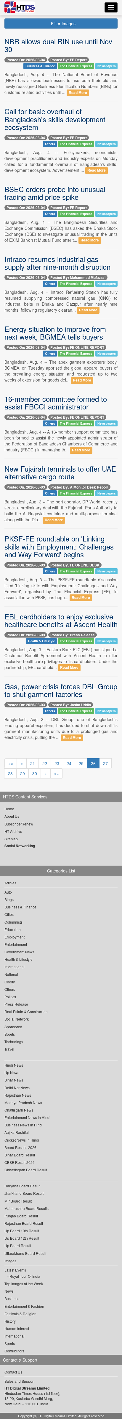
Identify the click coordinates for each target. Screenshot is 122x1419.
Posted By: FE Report (68, 59)
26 (93, 763)
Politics (10, 996)
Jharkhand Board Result (24, 1193)
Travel (9, 1048)
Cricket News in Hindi (21, 1139)
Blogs (9, 899)
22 (44, 763)
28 (10, 773)
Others (50, 144)
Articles (10, 882)
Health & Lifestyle (41, 641)
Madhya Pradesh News (23, 1102)
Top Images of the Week (23, 1283)
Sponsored (13, 1026)
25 (81, 763)
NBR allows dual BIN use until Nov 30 (58, 45)
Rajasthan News (17, 1095)
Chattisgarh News (18, 1109)
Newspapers (106, 66)
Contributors (14, 1350)
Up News (11, 1072)
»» (56, 773)
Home (9, 808)
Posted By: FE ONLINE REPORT (77, 347)
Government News (19, 951)
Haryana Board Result (22, 1185)
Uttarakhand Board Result (25, 1253)
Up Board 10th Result (21, 1230)
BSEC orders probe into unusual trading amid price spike (54, 193)
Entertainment (15, 944)
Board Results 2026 (20, 1147)
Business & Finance (40, 66)
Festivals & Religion (20, 1313)
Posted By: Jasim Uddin (70, 704)
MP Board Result (18, 1200)
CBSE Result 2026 (19, 1162)
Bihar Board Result (19, 1154)
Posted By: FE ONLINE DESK (74, 565)
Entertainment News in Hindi (27, 1117)
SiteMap (11, 838)
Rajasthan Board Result (23, 1223)
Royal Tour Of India (24, 1276)
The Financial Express (76, 66)
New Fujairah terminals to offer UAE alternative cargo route (60, 472)
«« (10, 763)
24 (69, 763)
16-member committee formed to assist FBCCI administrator (55, 402)
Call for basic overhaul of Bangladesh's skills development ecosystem (54, 119)
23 (56, 763)
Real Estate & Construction (26, 1011)
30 (34, 773)
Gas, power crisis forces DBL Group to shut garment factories (60, 690)
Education (12, 929)
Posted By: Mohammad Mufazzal (77, 277)
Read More (78, 92)
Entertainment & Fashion (24, 1306)
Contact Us (13, 1371)
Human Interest (16, 1328)
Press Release (16, 1004)
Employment (14, 936)
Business (11, 1298)
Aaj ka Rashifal (16, 1132)
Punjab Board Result (21, 1215)
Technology (13, 1041)
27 (105, 763)
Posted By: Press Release (72, 635)
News (9, 1291)
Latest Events (15, 1269)
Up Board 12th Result (21, 1238)
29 (22, 773)
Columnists (13, 921)
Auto (8, 891)
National (11, 974)
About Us (11, 816)
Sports (9, 1034)
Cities (9, 914)
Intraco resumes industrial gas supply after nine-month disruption (57, 263)
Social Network (16, 1018)
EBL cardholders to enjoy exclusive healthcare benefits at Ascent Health (61, 620)
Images (10, 1260)
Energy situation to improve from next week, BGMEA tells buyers (55, 333)
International (14, 966)
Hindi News (13, 1065)
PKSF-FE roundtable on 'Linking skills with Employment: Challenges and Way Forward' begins (59, 546)
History (10, 1321)
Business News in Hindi (23, 1124)
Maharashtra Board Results (26, 1208)
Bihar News (13, 1079)
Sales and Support (19, 1381)
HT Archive (13, 831)
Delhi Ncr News (17, 1087)
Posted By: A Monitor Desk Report (79, 487)
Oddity (9, 981)
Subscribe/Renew (18, 823)
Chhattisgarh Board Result (25, 1169)
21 (32, 763)
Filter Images (63, 23)
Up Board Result (17, 1245)
